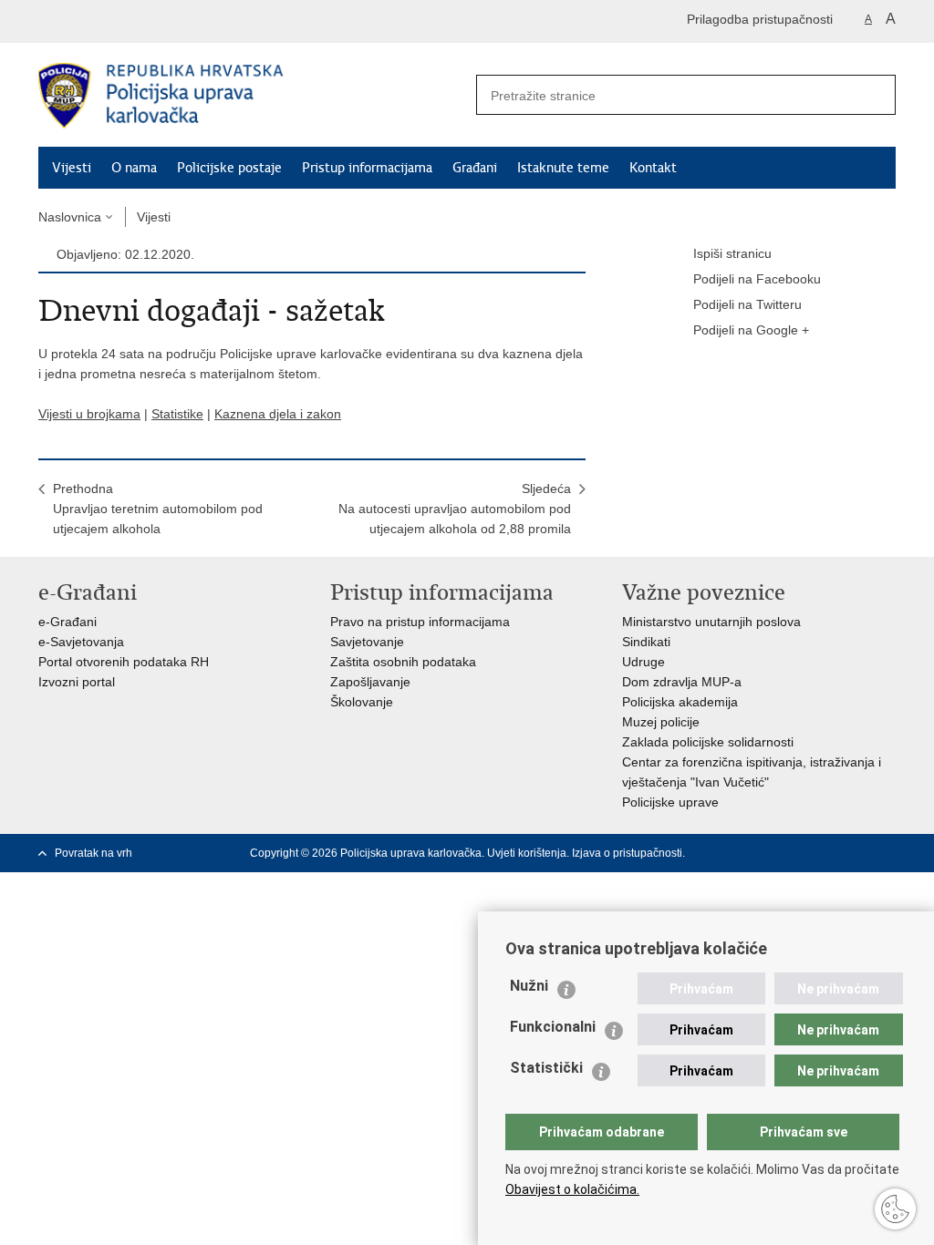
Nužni (529, 985)
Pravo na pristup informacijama (420, 621)
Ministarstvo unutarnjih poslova (711, 621)
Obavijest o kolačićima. (572, 1189)
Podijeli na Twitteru (747, 304)
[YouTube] (829, 853)
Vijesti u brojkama (89, 413)
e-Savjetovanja (81, 641)
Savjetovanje (367, 641)
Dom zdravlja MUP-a (682, 681)
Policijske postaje (229, 167)
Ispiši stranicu (732, 253)
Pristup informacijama (367, 167)
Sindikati (646, 641)
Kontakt (653, 167)
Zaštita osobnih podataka (403, 661)
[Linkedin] (887, 853)
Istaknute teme (563, 167)
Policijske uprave (670, 802)
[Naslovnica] (252, 96)
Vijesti (71, 167)
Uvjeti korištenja (526, 853)
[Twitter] (800, 853)
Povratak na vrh (93, 853)
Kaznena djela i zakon (277, 413)
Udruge (643, 661)
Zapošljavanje (370, 681)
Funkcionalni (553, 1026)
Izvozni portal (76, 681)
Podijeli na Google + (751, 330)
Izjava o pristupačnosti (627, 853)
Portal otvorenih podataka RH (123, 661)
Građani (474, 167)
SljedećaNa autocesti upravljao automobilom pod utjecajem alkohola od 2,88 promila (454, 508)
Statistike (177, 413)
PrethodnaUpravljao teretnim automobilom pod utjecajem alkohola (158, 508)
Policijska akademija (680, 702)
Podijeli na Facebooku (757, 279)
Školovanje (361, 702)
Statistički (546, 1067)
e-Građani (67, 621)
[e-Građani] (116, 21)
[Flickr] (858, 853)
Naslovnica (69, 217)
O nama (134, 167)
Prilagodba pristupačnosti (760, 19)
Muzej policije (661, 722)
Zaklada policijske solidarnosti (708, 742)
